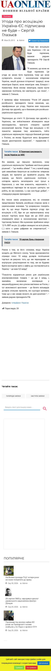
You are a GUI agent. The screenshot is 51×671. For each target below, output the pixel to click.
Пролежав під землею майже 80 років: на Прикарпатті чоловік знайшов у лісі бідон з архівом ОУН (21, 624)
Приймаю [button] (19, 668)
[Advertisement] (25, 343)
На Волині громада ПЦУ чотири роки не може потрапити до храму (22, 578)
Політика (7, 16)
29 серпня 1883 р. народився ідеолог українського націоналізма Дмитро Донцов (22, 600)
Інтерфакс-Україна (20, 303)
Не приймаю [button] (31, 668)
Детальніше (43, 663)
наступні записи (37, 396)
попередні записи (13, 396)
